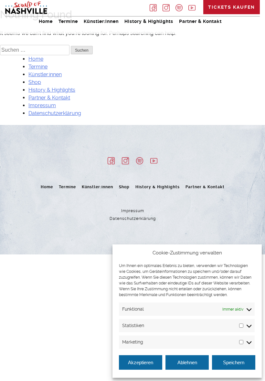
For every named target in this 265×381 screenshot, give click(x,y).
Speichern (233, 362)
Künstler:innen (101, 21)
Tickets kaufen (231, 7)
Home (46, 21)
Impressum (42, 105)
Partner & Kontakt (200, 21)
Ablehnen (187, 362)
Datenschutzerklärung (54, 113)
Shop (34, 82)
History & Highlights (148, 21)
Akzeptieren (140, 362)
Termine (68, 21)
